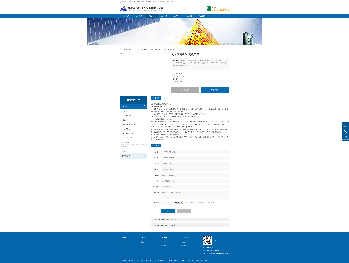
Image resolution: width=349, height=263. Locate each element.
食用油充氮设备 (127, 138)
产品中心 (152, 16)
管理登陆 (190, 260)
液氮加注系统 (127, 115)
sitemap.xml (183, 260)
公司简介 (122, 242)
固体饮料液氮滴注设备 (129, 124)
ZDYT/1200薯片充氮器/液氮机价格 (167, 219)
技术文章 (177, 16)
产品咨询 (185, 90)
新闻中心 (164, 16)
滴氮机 (151, 49)
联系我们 (202, 16)
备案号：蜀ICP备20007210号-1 (169, 260)
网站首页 (126, 16)
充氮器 (125, 111)
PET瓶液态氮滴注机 (129, 133)
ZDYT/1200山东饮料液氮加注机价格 (167, 225)
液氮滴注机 (126, 142)
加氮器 (125, 151)
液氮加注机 (144, 49)
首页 (130, 49)
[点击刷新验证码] (178, 202)
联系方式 (184, 245)
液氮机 (125, 120)
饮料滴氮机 (126, 129)
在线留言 (189, 16)
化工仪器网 (204, 260)
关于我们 (139, 16)
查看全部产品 (126, 156)
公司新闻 (164, 242)
